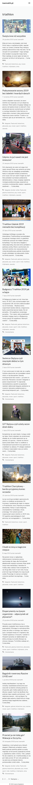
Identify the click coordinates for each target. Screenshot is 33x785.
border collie (15, 190)
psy (20, 64)
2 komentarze (9, 332)
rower (23, 64)
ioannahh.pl (7, 3)
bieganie (7, 123)
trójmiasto (12, 66)
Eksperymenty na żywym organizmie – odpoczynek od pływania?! (15, 614)
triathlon (5, 66)
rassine (28, 706)
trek (21, 262)
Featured (8, 64)
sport (18, 126)
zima (17, 66)
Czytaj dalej (15, 186)
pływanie (5, 126)
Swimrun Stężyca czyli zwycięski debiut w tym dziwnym (12, 361)
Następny (15, 779)
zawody (4, 128)
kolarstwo (14, 64)
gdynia (4, 193)
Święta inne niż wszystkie (14, 36)
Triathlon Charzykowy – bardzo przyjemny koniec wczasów (13, 489)
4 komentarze (9, 399)
